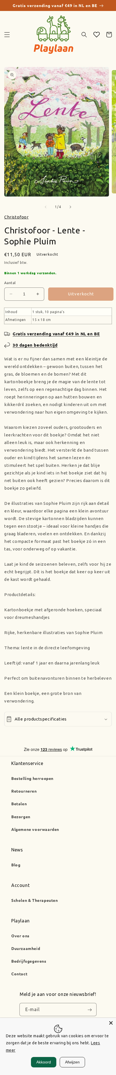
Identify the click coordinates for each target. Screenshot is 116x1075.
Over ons (20, 935)
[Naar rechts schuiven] (70, 207)
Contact (19, 973)
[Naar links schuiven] (45, 207)
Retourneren (24, 790)
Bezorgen (20, 816)
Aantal (9, 283)
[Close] (111, 1023)
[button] (7, 34)
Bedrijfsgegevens (28, 961)
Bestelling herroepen (32, 778)
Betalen (19, 803)
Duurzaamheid (25, 948)
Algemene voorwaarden (35, 829)
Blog (15, 864)
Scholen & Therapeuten (34, 900)
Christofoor (16, 217)
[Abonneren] (89, 1009)
